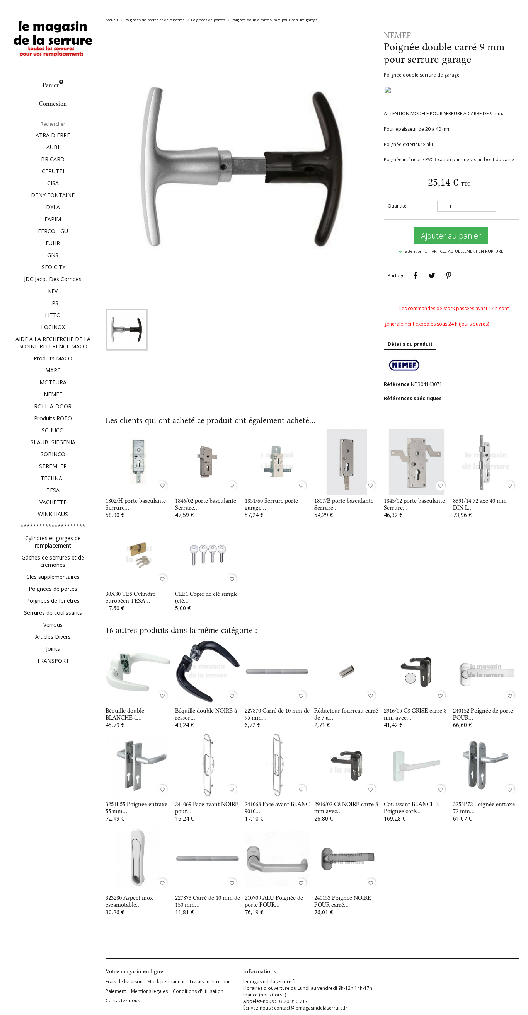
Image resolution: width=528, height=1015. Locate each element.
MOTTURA (52, 382)
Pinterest (448, 275)
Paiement (116, 991)
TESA (53, 490)
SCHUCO (53, 430)
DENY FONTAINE (53, 195)
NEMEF (53, 394)
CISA (53, 183)
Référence (397, 384)
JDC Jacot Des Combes (53, 279)
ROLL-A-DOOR (53, 406)
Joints (53, 648)
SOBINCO (53, 454)
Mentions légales (149, 991)
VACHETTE (52, 502)
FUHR (53, 243)
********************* (52, 526)
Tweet (432, 275)
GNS (52, 255)
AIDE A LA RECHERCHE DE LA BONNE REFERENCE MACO (52, 342)
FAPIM (52, 219)
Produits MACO (53, 358)
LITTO (53, 315)
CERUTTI (53, 171)
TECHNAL (53, 478)
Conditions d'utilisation (198, 991)
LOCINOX (53, 327)
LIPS (52, 303)
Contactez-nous (123, 1001)
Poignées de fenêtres (53, 600)
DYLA (53, 207)
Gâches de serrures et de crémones (53, 561)
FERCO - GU (53, 231)
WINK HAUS (53, 514)
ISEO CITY (52, 267)
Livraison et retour (210, 982)
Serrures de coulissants (53, 612)
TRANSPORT (53, 660)
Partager (415, 275)
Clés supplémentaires (53, 576)
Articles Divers (53, 636)
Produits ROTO (53, 418)
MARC (53, 370)
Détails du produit (410, 344)
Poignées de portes (53, 588)
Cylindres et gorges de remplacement (53, 541)
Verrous (53, 624)
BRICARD (53, 159)
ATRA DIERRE (53, 135)
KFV (53, 291)
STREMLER (53, 466)
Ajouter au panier (451, 235)
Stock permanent (166, 982)
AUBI (52, 147)
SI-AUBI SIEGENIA (53, 442)
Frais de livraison (124, 982)
